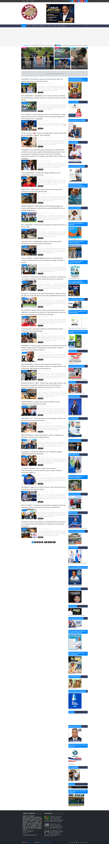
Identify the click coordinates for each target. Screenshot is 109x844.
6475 (46, 542)
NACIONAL (74, 45)
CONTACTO (25, 832)
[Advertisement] (54, 36)
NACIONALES (35, 25)
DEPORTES (63, 25)
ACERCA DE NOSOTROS (28, 831)
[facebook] (70, 1)
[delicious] (86, 842)
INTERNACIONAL (42, 25)
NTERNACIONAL (26, 84)
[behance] (82, 842)
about (27, 1)
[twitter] (72, 1)
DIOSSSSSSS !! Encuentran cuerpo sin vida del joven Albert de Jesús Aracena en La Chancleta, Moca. (37, 62)
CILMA (54, 25)
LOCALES (29, 25)
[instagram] (84, 1)
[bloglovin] (78, 1)
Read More (40, 92)
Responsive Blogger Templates (45, 842)
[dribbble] (80, 1)
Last (54, 542)
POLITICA (50, 25)
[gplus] (74, 1)
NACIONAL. (24, 47)
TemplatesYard (31, 842)
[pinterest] (76, 1)
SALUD (58, 25)
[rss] (82, 1)
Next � (50, 542)
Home (23, 1)
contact (32, 1)
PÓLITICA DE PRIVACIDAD (28, 830)
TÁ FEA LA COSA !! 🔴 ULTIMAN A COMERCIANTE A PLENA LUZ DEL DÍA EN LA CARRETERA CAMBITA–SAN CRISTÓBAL (79, 58)
